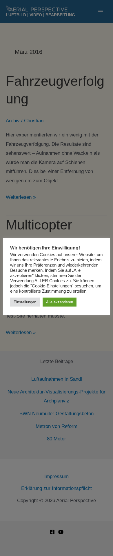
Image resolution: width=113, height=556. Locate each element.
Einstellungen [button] (25, 302)
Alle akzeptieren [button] (59, 302)
